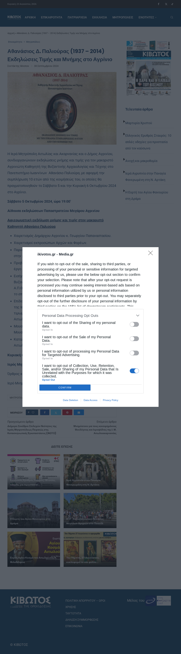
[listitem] (90, 315)
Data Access (90, 400)
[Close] (151, 254)
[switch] (134, 324)
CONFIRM (65, 387)
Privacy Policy (110, 400)
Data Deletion (70, 400)
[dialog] (90, 327)
